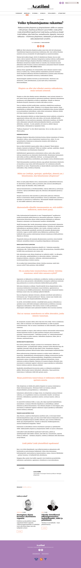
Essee (38, 19)
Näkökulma (26, 13)
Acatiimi (40, 6)
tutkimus (29, 487)
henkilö (24, 487)
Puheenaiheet (19, 13)
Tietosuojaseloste (36, 553)
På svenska (34, 13)
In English (42, 13)
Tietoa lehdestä (51, 13)
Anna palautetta (45, 553)
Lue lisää (19, 531)
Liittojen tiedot (61, 13)
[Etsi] (77, 2)
